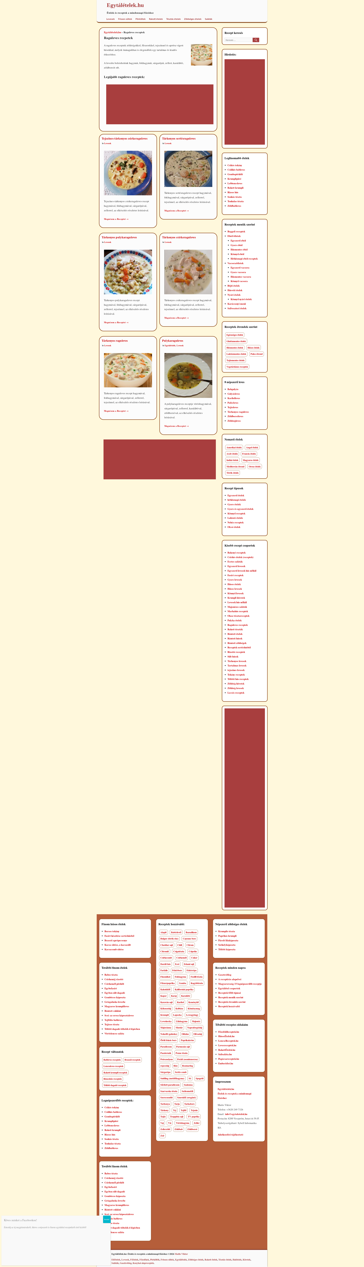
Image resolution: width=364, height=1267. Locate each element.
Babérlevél (176, 932)
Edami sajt (189, 964)
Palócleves (233, 402)
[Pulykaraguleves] (188, 375)
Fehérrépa (192, 970)
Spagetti (199, 1078)
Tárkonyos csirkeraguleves (179, 237)
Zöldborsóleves (235, 416)
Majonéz (196, 1021)
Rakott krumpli (236, 187)
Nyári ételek (234, 295)
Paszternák (165, 1053)
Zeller (196, 1122)
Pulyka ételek (235, 620)
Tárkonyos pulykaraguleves (119, 237)
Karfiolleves (234, 398)
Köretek (247, 1259)
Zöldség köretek (236, 683)
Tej (174, 1110)
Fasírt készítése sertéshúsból (119, 936)
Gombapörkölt (235, 174)
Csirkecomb (166, 957)
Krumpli (164, 1014)
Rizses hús (233, 192)
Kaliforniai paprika (184, 989)
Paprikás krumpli (227, 936)
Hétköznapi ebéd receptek (244, 258)
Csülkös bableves (236, 169)
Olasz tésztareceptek (238, 616)
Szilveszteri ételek (237, 308)
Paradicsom (166, 1046)
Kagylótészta (197, 983)
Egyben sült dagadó (115, 993)
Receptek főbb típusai (229, 993)
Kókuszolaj (165, 1008)
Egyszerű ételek (236, 495)
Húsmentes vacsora (241, 276)
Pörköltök (155, 1259)
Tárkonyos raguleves (115, 340)
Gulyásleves (234, 393)
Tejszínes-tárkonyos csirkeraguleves (124, 138)
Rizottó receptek (236, 652)
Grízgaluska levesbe (115, 1002)
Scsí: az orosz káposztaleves (119, 1015)
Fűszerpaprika (167, 983)
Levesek (110, 19)
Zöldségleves (234, 421)
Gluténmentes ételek (236, 341)
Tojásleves (233, 407)
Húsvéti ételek (235, 290)
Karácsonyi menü (237, 304)
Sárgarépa (165, 1072)
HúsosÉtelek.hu (226, 1036)
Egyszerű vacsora (240, 267)
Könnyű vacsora (239, 281)
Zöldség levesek (236, 688)
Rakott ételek (156, 19)
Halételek (237, 1259)
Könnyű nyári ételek (241, 299)
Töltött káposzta (226, 949)
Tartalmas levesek (237, 665)
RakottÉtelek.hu (226, 1050)
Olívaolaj (197, 1034)
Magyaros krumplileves (117, 1006)
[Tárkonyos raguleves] (128, 370)
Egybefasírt (111, 988)
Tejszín (194, 1110)
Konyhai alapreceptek (143, 1263)
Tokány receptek (236, 674)
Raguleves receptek (238, 625)
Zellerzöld (165, 1129)
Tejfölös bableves (113, 1020)
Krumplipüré (234, 179)
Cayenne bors (189, 938)
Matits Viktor (181, 1253)
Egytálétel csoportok (229, 988)
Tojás (163, 1116)
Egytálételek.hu (112, 32)
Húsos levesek (235, 589)
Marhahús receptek (238, 611)
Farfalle (164, 970)
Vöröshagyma (182, 1122)
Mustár (179, 1027)
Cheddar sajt (166, 945)
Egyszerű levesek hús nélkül (242, 570)
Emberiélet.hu (225, 1063)
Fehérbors (177, 970)
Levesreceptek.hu (227, 1045)
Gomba (182, 983)
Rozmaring (187, 1065)
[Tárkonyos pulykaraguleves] (128, 271)
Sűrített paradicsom (169, 1084)
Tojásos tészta (112, 1024)
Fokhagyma (180, 976)
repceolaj (164, 1065)
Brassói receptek (132, 1059)
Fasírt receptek (235, 575)
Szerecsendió (166, 1097)
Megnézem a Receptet (116, 219)
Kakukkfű (165, 989)
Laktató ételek (235, 518)
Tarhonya (165, 1103)
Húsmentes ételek (235, 347)
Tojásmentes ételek (236, 360)
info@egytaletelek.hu (236, 1114)
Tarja (177, 1103)
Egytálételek (170, 345)
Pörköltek (141, 19)
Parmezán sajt (183, 1046)
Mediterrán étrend (235, 466)
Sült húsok (233, 656)
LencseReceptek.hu (228, 1040)
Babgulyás (233, 389)
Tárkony (164, 1110)
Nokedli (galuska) (168, 1034)
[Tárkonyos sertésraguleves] (188, 168)
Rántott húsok (235, 638)
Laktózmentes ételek (236, 353)
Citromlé (164, 951)
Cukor (194, 957)
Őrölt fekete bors (168, 1040)
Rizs (175, 1065)
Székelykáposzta (226, 945)
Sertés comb (181, 1072)
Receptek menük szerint (230, 997)
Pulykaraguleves (172, 340)
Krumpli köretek (236, 597)
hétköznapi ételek (237, 500)
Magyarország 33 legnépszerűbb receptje (240, 984)
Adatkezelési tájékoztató (230, 1134)
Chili (179, 945)
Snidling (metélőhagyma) (172, 1078)
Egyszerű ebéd (238, 240)
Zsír (162, 1135)
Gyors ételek (234, 504)
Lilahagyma (181, 1021)
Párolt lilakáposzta (228, 940)
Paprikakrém (187, 1040)
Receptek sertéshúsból (239, 647)
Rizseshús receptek (113, 1078)
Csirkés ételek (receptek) (241, 557)
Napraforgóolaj (194, 1027)
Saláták (208, 19)
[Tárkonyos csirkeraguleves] (188, 271)
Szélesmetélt (187, 1091)
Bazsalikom (191, 932)
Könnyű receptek (236, 513)
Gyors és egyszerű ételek (240, 509)
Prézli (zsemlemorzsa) (187, 1059)
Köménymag (194, 1008)
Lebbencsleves (235, 183)
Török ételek (233, 472)
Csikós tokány (235, 165)
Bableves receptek (112, 1059)
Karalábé (185, 995)
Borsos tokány (112, 931)
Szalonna (188, 1084)
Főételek (134, 1259)
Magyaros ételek (250, 460)
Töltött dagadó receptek (115, 1085)
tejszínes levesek (236, 670)
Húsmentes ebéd (239, 249)
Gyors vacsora (238, 272)
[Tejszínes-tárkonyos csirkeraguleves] (128, 173)
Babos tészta (111, 974)
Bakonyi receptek (237, 552)
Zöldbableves (234, 206)
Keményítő (193, 1002)
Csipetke (193, 951)
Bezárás (106, 1219)
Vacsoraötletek (235, 263)
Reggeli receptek (236, 231)
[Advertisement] (156, 105)
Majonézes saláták (237, 607)
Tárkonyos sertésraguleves (179, 138)
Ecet (177, 964)
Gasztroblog (224, 974)
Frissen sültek (125, 19)
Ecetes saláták (235, 561)
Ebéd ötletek (234, 236)
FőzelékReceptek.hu (228, 1032)
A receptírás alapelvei (229, 979)
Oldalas (185, 1034)
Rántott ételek (235, 634)
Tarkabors (189, 1103)
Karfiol (180, 1002)
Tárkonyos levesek (237, 661)
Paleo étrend (257, 353)
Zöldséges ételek (192, 19)
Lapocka (177, 1014)
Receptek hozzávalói (229, 1006)
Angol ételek (252, 447)
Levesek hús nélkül (237, 602)
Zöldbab (178, 1129)
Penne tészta (182, 1053)
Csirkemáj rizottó (114, 979)
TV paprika (193, 1116)
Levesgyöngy (192, 1014)
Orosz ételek (255, 466)
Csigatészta (178, 951)
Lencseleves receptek (113, 1066)
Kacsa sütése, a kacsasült (118, 945)
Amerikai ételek (234, 447)
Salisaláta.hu (225, 1054)
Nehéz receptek (236, 522)
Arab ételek (232, 453)
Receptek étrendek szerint (232, 1002)
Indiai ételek (232, 460)
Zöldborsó (192, 1129)
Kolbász (179, 1008)
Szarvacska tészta (168, 1091)
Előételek (115, 1259)
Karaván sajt (166, 1002)
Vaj (162, 1122)
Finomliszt (165, 976)
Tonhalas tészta (236, 201)
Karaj (174, 995)
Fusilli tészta (196, 976)
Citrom (190, 945)
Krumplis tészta (226, 931)
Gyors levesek (235, 579)
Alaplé (163, 932)
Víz (169, 1122)
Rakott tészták (235, 629)
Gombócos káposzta (115, 997)
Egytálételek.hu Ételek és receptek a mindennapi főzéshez (234, 1093)
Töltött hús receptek (238, 679)
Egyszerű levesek (236, 566)
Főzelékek (144, 1259)
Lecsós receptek (236, 692)
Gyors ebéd (236, 245)
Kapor (163, 995)
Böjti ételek (234, 285)
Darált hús (165, 964)
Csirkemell (181, 957)
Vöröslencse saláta (114, 1033)
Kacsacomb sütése (114, 949)
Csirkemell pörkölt (114, 984)
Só (190, 1078)
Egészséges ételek (235, 334)
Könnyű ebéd (237, 254)
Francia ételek (249, 453)
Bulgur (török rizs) (169, 938)
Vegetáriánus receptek (237, 366)
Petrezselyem (166, 1059)
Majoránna (165, 1027)
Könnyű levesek (236, 593)
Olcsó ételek (234, 527)
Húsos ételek (253, 347)
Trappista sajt (176, 1116)
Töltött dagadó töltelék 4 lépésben (122, 1029)
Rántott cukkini (113, 1011)
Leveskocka (165, 1021)
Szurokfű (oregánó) (186, 1097)
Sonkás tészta (235, 197)
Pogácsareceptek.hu (228, 1059)
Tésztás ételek (173, 19)
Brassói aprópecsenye (116, 940)
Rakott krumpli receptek (115, 1072)
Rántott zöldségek (237, 643)
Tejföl (183, 1110)
